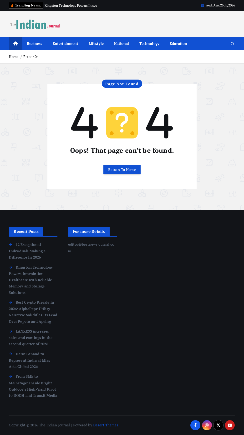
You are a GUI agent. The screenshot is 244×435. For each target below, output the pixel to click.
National (121, 43)
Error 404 (31, 56)
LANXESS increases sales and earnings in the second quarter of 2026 (30, 337)
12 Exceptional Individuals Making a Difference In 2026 (27, 251)
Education (178, 43)
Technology (149, 43)
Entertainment (65, 43)
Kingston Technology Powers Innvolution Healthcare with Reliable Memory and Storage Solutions (31, 280)
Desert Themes (105, 425)
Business (34, 43)
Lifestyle (96, 43)
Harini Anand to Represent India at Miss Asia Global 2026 (29, 360)
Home (14, 56)
